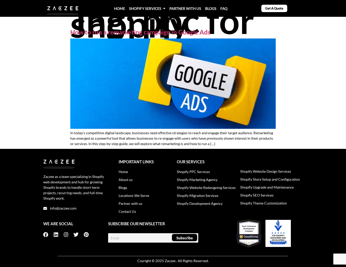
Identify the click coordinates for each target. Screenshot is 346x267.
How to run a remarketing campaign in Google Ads (140, 32)
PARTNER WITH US (185, 8)
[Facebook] (48, 235)
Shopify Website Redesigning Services (206, 187)
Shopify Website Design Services (265, 171)
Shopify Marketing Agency (197, 179)
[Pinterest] (89, 235)
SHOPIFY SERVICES (145, 8)
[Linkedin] (58, 235)
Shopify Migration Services (197, 195)
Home (123, 171)
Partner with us (130, 203)
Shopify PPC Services (193, 171)
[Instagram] (68, 235)
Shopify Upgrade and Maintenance (267, 187)
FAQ (223, 8)
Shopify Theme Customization (263, 203)
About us (126, 179)
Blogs (123, 187)
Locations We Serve (134, 195)
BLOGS (210, 8)
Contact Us (127, 211)
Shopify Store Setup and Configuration (270, 179)
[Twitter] (79, 235)
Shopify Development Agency (200, 203)
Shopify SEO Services (257, 195)
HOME (119, 8)
